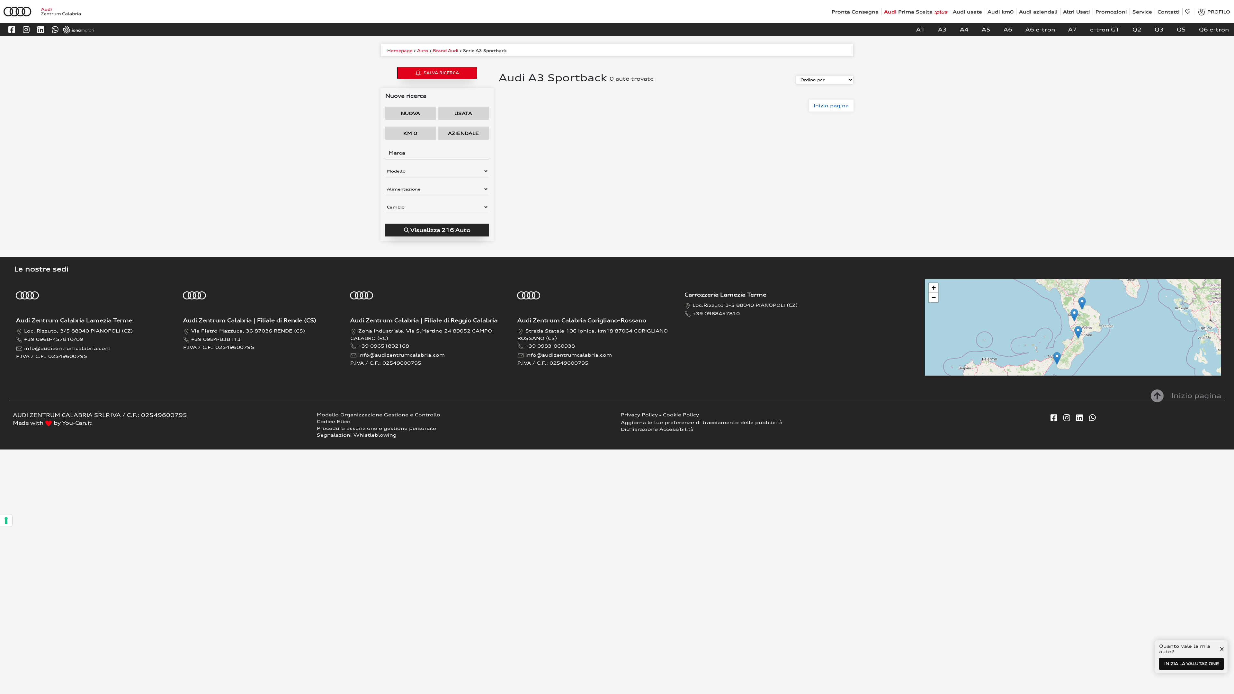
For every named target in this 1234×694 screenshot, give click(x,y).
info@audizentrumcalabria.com (67, 348)
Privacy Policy (639, 414)
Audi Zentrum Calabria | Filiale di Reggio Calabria (423, 320)
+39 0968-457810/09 (53, 339)
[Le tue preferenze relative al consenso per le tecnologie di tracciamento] (6, 520)
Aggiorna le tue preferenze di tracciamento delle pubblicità (701, 422)
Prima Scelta (915, 11)
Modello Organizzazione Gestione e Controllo (378, 414)
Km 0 (410, 133)
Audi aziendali (1038, 11)
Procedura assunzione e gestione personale (376, 428)
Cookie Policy (681, 414)
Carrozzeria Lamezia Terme (725, 294)
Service (1142, 11)
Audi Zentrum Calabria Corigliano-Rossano (581, 320)
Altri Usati (1076, 11)
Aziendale (463, 133)
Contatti (1169, 11)
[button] (1078, 332)
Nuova (410, 113)
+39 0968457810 (716, 313)
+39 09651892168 (383, 346)
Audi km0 (1001, 11)
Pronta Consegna (855, 11)
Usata (463, 113)
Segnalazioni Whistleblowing (357, 435)
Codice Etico (334, 421)
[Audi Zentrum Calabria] (42, 11)
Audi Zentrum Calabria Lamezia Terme (74, 320)
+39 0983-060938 (550, 346)
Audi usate (967, 11)
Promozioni (1111, 11)
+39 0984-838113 (216, 339)
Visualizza (440, 230)
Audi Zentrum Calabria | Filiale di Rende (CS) (249, 320)
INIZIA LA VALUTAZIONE (1191, 663)
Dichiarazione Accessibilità (657, 429)
